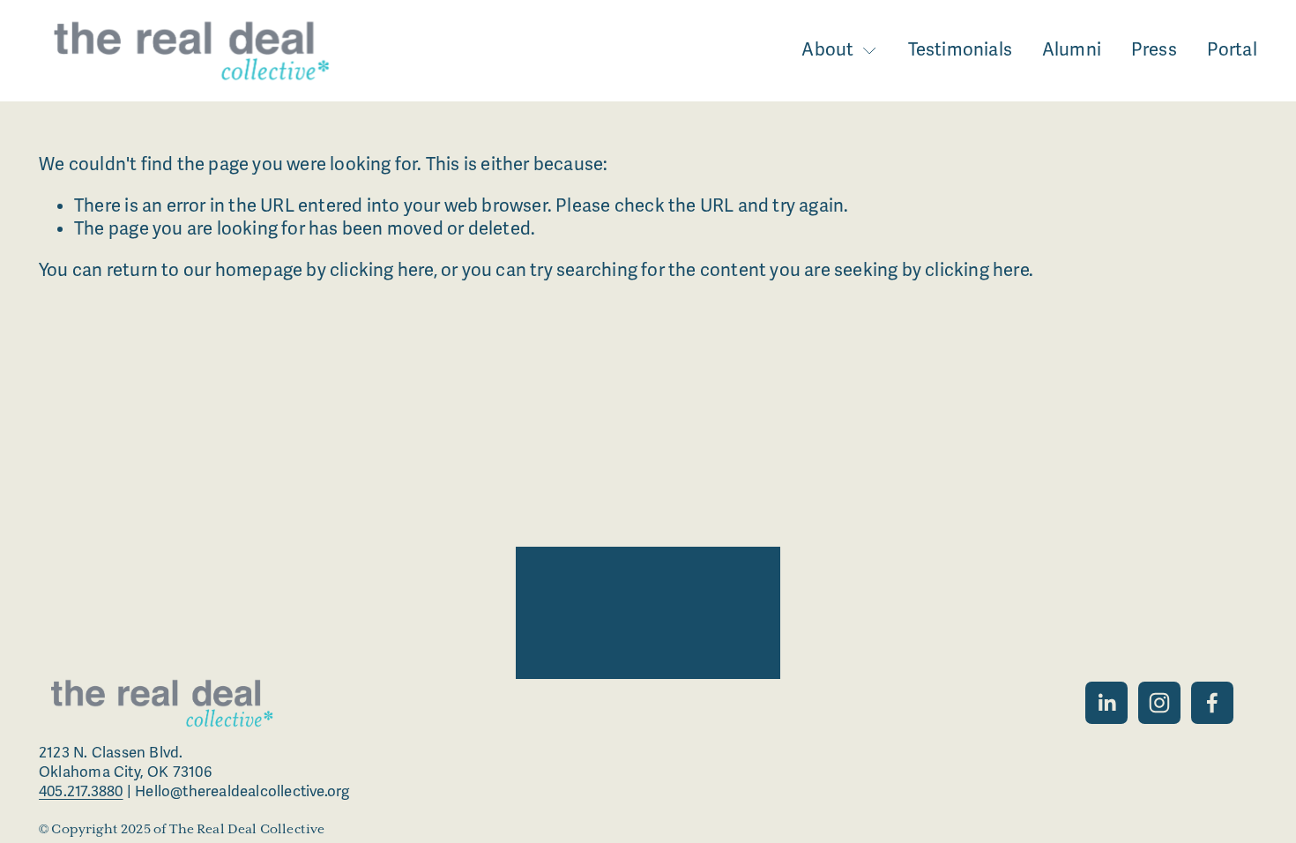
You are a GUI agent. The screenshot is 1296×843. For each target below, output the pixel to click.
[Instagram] (1159, 703)
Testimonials (960, 50)
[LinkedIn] (1106, 703)
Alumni (1071, 50)
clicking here (382, 270)
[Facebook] (1212, 703)
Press (1154, 50)
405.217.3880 (81, 791)
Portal (1232, 50)
